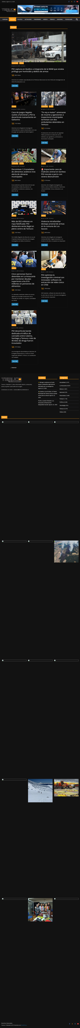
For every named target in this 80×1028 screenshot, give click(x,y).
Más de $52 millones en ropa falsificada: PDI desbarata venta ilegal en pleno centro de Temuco (23, 225)
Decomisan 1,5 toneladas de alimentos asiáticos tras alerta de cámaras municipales (23, 173)
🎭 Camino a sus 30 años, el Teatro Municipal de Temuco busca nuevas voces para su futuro (47, 393)
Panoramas (37, 19)
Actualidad (28, 19)
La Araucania (15, 63)
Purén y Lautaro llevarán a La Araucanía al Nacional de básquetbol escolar (46, 402)
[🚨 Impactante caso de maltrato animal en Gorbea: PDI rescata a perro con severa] (53, 155)
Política (19, 19)
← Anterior (13, 367)
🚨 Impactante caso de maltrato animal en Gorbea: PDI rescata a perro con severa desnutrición (53, 173)
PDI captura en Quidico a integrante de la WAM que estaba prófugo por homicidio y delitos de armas (38, 70)
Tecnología (68, 19)
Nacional (60, 19)
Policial (12, 19)
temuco (23, 66)
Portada (5, 19)
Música (45, 19)
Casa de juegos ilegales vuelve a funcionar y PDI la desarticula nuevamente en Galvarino (24, 116)
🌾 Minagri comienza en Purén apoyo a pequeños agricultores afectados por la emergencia (46, 384)
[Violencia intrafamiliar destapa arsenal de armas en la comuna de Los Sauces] (53, 208)
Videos (61, 412)
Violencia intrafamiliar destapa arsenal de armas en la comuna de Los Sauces (52, 225)
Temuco (52, 19)
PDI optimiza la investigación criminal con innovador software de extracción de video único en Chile (52, 280)
